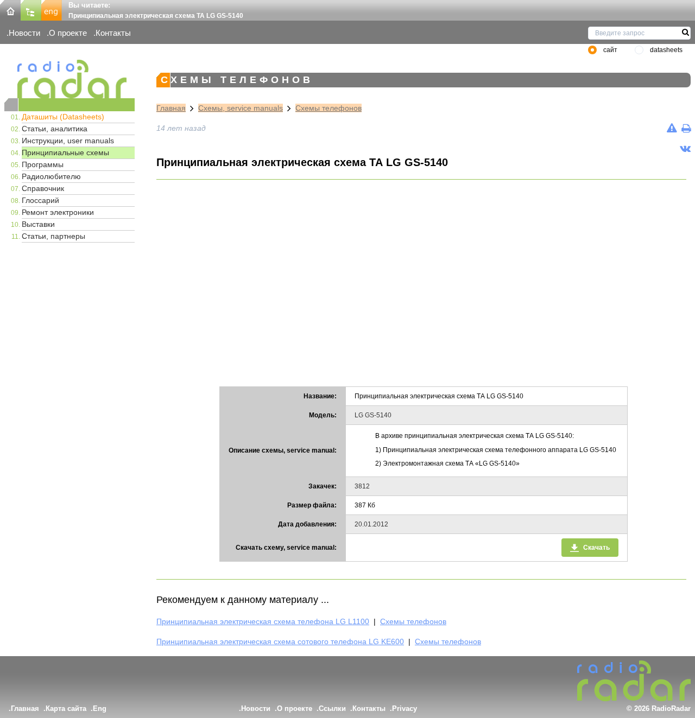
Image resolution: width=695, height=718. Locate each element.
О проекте (68, 32)
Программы (43, 164)
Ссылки (332, 708)
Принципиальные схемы (65, 152)
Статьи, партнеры (53, 236)
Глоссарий (40, 200)
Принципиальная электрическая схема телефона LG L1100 (262, 621)
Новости (24, 32)
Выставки (38, 224)
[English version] (51, 9)
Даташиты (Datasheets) (63, 116)
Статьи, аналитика (54, 128)
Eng (99, 708)
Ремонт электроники (58, 212)
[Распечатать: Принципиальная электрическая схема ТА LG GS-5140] (686, 128)
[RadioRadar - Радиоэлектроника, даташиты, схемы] (69, 79)
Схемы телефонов (328, 108)
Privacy (404, 708)
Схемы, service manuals (240, 108)
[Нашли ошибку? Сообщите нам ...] (672, 128)
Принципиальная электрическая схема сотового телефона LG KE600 (280, 641)
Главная (171, 108)
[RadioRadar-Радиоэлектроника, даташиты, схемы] (10, 9)
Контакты (113, 32)
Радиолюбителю (51, 176)
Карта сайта (66, 708)
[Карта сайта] (31, 9)
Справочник (43, 188)
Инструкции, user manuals (68, 140)
